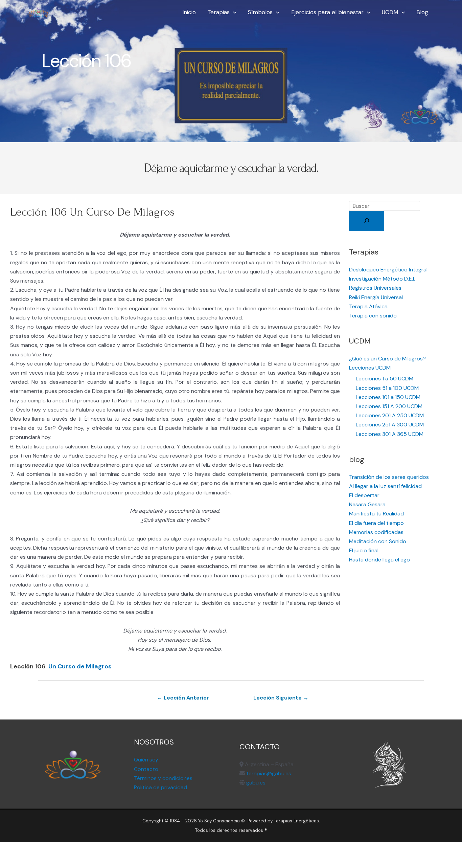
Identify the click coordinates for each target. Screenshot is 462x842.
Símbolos (260, 12)
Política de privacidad (160, 787)
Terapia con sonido (373, 315)
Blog (422, 12)
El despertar (364, 495)
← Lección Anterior (183, 697)
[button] (233, 12)
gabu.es (255, 782)
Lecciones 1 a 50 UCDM (384, 378)
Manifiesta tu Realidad (376, 513)
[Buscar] (366, 221)
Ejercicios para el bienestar (327, 12)
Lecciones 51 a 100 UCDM (387, 388)
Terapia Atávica (368, 306)
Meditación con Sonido (377, 541)
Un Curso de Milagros (80, 666)
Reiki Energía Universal (376, 297)
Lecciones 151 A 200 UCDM (389, 406)
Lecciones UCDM (370, 367)
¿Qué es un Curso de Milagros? (387, 358)
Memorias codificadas (376, 532)
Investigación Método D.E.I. (382, 278)
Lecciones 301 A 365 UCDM (389, 434)
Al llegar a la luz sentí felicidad (385, 486)
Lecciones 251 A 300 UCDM (390, 424)
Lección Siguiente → (280, 697)
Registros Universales (375, 287)
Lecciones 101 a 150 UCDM (388, 397)
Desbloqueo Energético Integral (388, 269)
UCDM (390, 12)
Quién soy (146, 759)
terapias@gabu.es (268, 773)
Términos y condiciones (163, 778)
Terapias (218, 12)
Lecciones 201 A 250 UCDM (390, 415)
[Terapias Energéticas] (38, 11)
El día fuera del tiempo (376, 523)
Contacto (146, 769)
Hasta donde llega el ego (379, 559)
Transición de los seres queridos (389, 477)
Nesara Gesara (367, 504)
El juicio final (363, 550)
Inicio (189, 12)
